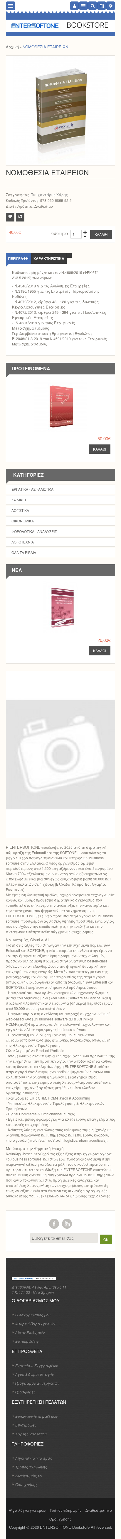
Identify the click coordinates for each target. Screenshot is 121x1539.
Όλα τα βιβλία (23, 552)
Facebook (54, 1224)
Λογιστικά (20, 510)
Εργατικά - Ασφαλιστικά (32, 489)
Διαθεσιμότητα (28, 1475)
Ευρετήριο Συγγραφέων (36, 1365)
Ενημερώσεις (27, 1341)
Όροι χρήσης (26, 1484)
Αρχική (12, 47)
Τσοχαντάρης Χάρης (49, 194)
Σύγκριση (20, 217)
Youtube (67, 1224)
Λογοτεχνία (22, 541)
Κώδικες (19, 499)
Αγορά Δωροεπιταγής (34, 1374)
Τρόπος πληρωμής (31, 1466)
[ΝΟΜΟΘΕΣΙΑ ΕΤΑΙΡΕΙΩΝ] (60, 110)
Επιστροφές (26, 1424)
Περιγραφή (18, 258)
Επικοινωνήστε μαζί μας (36, 1416)
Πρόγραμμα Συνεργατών (37, 1383)
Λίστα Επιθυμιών (30, 1332)
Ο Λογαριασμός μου (33, 1314)
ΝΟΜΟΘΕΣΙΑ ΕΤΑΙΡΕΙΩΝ (45, 47)
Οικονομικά (22, 520)
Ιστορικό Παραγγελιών (35, 1323)
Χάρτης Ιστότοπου (31, 1433)
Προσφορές (25, 1391)
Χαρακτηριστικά (48, 258)
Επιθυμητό (10, 217)
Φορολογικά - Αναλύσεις (34, 531)
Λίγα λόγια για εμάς (33, 1458)
